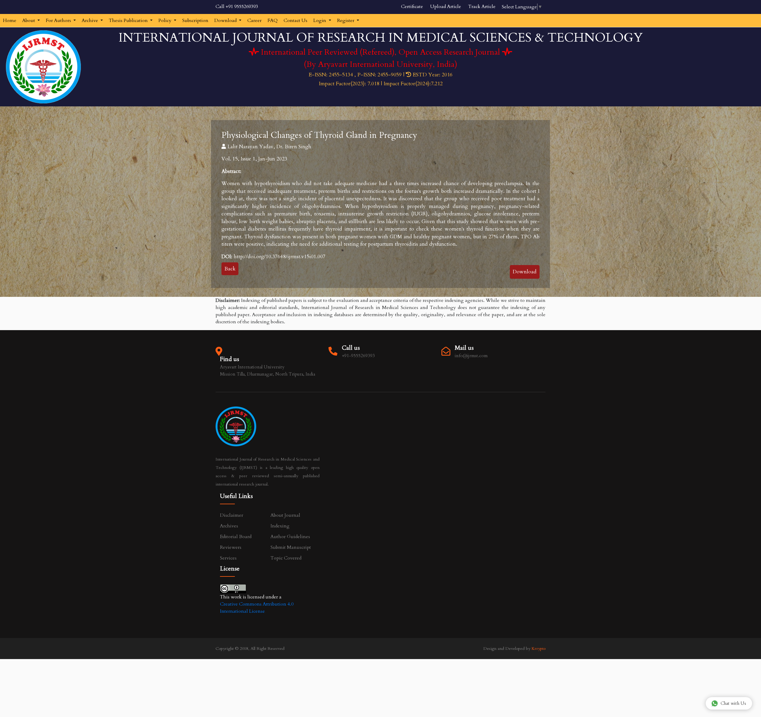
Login (320, 20)
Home (9, 20)
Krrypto (538, 648)
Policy (165, 20)
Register (346, 20)
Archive (90, 20)
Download (226, 20)
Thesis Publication (129, 20)
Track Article (482, 6)
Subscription (195, 20)
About (29, 20)
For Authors (59, 20)
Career (254, 20)
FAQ (273, 20)
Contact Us (295, 20)
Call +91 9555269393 (237, 6)
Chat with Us (733, 703)
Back (229, 268)
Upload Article (445, 6)
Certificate (412, 6)
